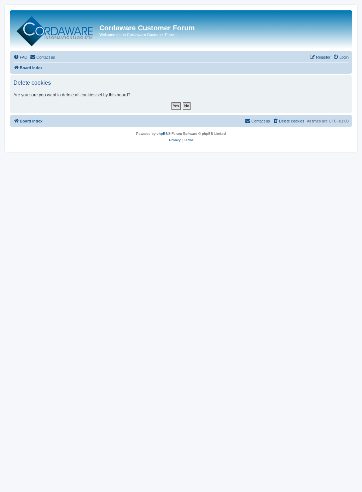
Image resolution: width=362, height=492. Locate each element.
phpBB (162, 134)
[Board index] (55, 30)
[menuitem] (20, 57)
